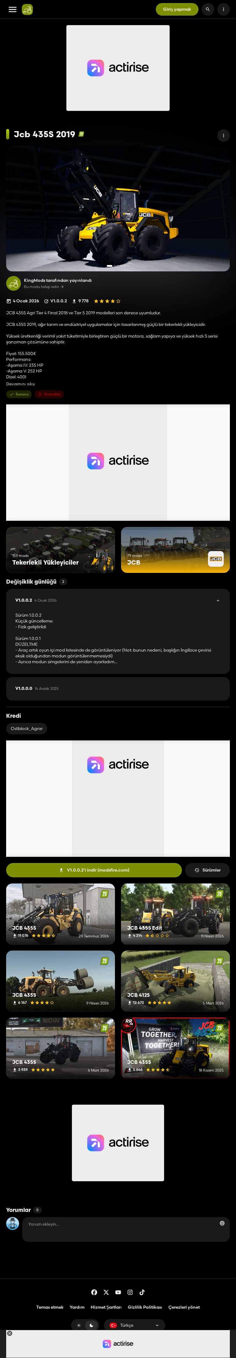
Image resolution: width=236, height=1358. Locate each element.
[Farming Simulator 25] (81, 134)
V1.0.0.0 (37, 688)
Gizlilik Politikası (145, 1307)
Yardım (77, 1307)
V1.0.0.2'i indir (98, 870)
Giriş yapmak (177, 9)
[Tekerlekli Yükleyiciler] (99, 561)
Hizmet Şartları (106, 1307)
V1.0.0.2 (36, 600)
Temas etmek (50, 1307)
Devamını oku (20, 384)
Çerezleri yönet (184, 1307)
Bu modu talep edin (41, 287)
